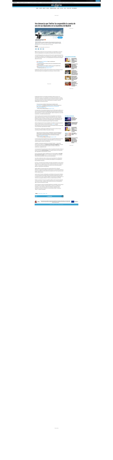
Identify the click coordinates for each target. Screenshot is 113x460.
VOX (46, 193)
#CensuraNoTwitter (41, 66)
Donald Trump (40, 193)
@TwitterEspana (44, 61)
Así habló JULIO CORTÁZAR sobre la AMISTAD (58, 2)
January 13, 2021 (49, 67)
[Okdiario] (56, 5)
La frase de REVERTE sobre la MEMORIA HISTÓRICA (35, 2)
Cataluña (40, 8)
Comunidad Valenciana (53, 8)
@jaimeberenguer (49, 106)
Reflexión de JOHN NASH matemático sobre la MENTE (70, 2)
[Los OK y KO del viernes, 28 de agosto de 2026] (68, 135)
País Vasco (61, 8)
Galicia (65, 8)
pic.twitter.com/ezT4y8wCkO (49, 66)
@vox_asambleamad (40, 62)
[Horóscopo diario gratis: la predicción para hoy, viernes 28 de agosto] (68, 124)
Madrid (37, 8)
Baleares (47, 8)
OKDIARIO (36, 46)
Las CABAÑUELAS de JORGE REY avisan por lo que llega (24, 2)
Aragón (58, 8)
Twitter (44, 193)
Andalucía (44, 8)
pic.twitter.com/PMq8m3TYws (41, 107)
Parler (53, 124)
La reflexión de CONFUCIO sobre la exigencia (46, 2)
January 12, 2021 (53, 136)
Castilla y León (69, 8)
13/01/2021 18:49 (37, 47)
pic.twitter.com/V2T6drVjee (43, 135)
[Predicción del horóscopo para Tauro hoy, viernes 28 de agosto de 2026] (68, 119)
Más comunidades (74, 8)
